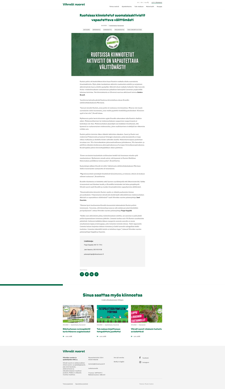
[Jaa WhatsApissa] (96, 274)
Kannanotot (120, 25)
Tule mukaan (138, 6)
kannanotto (107, 30)
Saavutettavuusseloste (81, 384)
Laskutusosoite (93, 368)
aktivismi (86, 30)
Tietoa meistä (114, 6)
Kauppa (159, 6)
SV (138, 2)
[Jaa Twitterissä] (87, 274)
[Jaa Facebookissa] (82, 274)
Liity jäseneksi (157, 2)
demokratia (96, 30)
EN (141, 2)
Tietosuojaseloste (68, 384)
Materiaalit (150, 6)
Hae (145, 2)
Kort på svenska (119, 357)
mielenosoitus (119, 30)
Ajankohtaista (127, 6)
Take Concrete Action (134, 30)
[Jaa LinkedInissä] (92, 274)
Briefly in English (119, 362)
